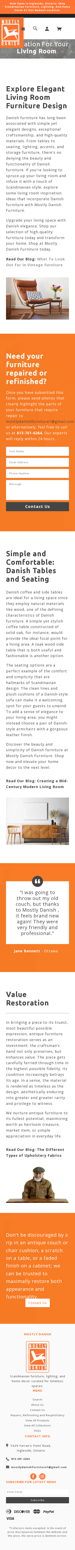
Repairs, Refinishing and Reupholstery (38, 1415)
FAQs (37, 1430)
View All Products (38, 1420)
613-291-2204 (20, 1459)
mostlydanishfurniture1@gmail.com (40, 421)
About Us (37, 1405)
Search (37, 1399)
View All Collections (37, 1425)
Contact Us (37, 1303)
